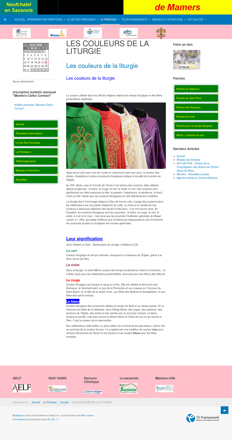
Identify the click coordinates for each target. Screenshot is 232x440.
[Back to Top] (224, 410)
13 (39, 58)
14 (42, 58)
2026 (39, 45)
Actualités (196, 19)
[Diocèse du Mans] (22, 30)
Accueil (19, 19)
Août (33, 45)
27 (39, 65)
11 (32, 58)
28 (42, 65)
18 (32, 62)
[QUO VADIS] (57, 385)
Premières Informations (45, 19)
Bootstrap (17, 415)
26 (35, 65)
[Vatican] (161, 30)
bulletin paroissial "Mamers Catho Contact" (33, 106)
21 (42, 62)
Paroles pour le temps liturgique (194, 126)
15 (46, 58)
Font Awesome (20, 419)
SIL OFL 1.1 (53, 419)
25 (32, 65)
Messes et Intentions (167, 19)
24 (28, 65)
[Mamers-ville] (164, 385)
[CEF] (93, 30)
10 (28, 58)
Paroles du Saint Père (188, 98)
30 (25, 69)
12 (35, 58)
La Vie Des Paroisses (81, 19)
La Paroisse (108, 19)
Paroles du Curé (185, 116)
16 (25, 62)
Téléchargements (134, 19)
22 (46, 62)
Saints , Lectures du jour (190, 135)
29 (46, 65)
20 (39, 62)
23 (25, 65)
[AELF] (22, 385)
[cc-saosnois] (129, 385)
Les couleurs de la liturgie (102, 65)
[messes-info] (57, 30)
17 (28, 62)
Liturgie (64, 402)
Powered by (202, 418)
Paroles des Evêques (188, 107)
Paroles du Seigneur (188, 89)
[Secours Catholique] (93, 389)
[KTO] (129, 30)
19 (35, 62)
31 (28, 69)
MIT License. (88, 415)
